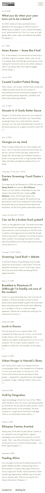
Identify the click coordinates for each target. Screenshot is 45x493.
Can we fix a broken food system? (22, 219)
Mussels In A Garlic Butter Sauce (21, 110)
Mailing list (20, 489)
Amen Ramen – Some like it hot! (21, 50)
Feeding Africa (11, 458)
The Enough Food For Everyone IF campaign (21, 234)
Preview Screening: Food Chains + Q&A (22, 177)
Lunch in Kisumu (11, 326)
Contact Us (7, 489)
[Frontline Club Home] (8, 3)
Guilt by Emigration (13, 395)
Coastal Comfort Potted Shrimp (20, 82)
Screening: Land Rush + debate (20, 257)
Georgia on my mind (14, 142)
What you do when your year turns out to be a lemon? (20, 17)
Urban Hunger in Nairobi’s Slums (22, 360)
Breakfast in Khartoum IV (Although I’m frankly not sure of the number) (21, 288)
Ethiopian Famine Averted (17, 426)
